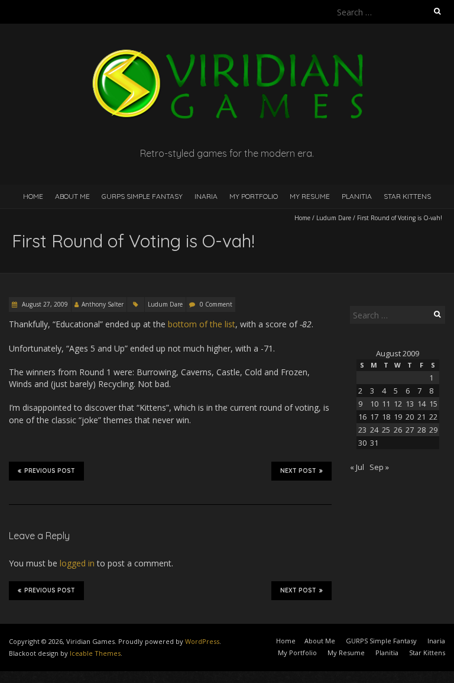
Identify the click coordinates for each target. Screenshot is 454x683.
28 (421, 429)
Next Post (298, 471)
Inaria (206, 196)
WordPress (202, 641)
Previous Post (49, 471)
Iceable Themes (95, 653)
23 (362, 429)
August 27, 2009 (44, 304)
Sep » (379, 467)
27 (410, 429)
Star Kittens (407, 196)
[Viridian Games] (227, 53)
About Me (72, 196)
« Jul (357, 467)
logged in (77, 563)
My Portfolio (253, 196)
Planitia (357, 196)
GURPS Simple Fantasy (142, 196)
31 (374, 442)
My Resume (310, 196)
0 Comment (216, 304)
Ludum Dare (333, 218)
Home (33, 196)
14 (421, 403)
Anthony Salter (103, 304)
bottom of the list (201, 324)
